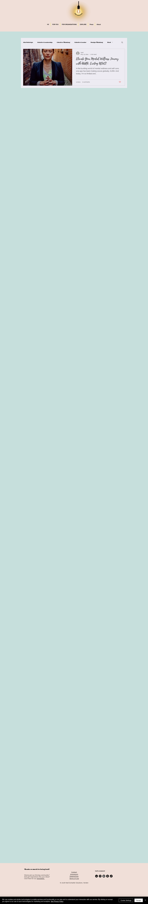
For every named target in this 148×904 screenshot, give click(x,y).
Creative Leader (80, 42)
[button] (55, 24)
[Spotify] (103, 876)
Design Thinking (97, 42)
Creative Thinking (63, 42)
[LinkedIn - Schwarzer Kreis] (96, 876)
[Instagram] (100, 876)
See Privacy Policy (57, 901)
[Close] (145, 900)
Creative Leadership (44, 42)
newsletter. (41, 878)
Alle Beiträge (28, 42)
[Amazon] (107, 876)
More (109, 42)
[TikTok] (111, 876)
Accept (138, 900)
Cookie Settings (126, 900)
